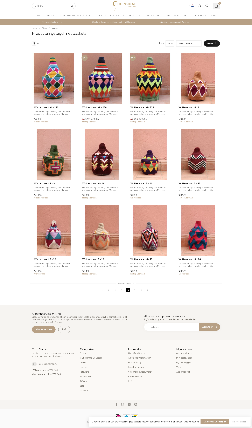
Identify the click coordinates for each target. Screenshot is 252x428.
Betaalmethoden (136, 367)
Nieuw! (51, 15)
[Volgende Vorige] (148, 290)
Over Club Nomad (136, 353)
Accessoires (155, 15)
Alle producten (183, 372)
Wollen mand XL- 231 (142, 107)
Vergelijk (180, 367)
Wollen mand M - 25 (141, 259)
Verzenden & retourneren (140, 372)
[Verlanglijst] (206, 6)
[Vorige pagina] (102, 290)
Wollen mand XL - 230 (94, 107)
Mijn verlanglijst (183, 362)
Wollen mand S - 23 (93, 259)
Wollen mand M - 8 (188, 107)
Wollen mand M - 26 (189, 259)
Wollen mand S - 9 (44, 183)
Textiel (99, 15)
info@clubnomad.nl (47, 364)
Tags (44, 28)
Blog (213, 15)
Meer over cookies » (239, 422)
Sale (187, 15)
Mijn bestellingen (184, 358)
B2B (64, 329)
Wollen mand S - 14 (141, 183)
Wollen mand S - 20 (45, 259)
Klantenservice (44, 329)
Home (39, 15)
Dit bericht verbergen (215, 422)
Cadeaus (199, 15)
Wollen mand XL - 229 (46, 107)
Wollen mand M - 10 (93, 183)
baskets (54, 28)
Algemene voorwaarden (139, 358)
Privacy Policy (134, 362)
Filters (210, 43)
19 (141, 290)
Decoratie (116, 15)
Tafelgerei (136, 15)
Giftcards (173, 15)
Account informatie (185, 353)
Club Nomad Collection (75, 15)
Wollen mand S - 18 (189, 183)
